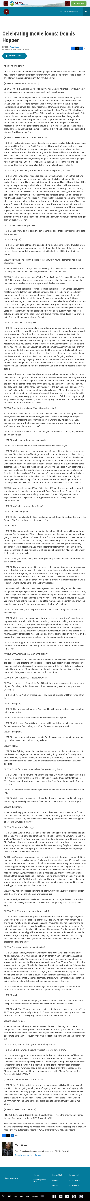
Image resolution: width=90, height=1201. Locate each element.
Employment (74, 1175)
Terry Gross (14, 47)
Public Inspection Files (40, 1180)
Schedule (55, 1180)
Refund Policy (74, 1180)
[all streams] (86, 11)
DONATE (80, 3)
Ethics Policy (74, 1185)
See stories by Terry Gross (28, 1155)
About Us (55, 1185)
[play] (6, 11)
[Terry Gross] (7, 1149)
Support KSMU (57, 1175)
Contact (36, 1175)
